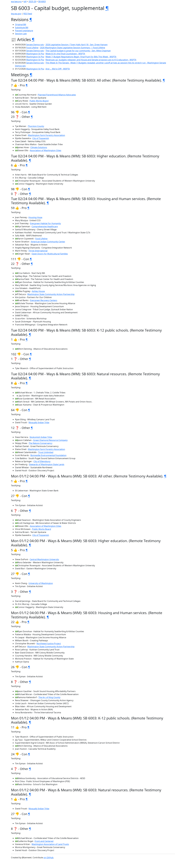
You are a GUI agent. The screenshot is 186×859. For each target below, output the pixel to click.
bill (25, 1)
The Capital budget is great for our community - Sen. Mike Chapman (78, 50)
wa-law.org (16, 1)
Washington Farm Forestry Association (46, 135)
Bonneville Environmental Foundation (48, 455)
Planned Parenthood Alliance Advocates (57, 94)
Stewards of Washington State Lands (46, 464)
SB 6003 (42, 1)
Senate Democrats (35, 44)
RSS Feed (27, 13)
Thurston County (36, 126)
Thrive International (37, 250)
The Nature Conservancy (40, 443)
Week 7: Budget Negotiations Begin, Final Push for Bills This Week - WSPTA (81, 56)
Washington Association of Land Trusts (50, 844)
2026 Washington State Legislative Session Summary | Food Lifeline (72, 47)
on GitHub (48, 857)
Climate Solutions (38, 147)
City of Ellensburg (42, 461)
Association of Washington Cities (45, 150)
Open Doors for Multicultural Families (50, 253)
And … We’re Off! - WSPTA (58, 68)
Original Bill (20, 24)
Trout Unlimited (45, 452)
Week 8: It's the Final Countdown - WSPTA (65, 53)
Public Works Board (39, 100)
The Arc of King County (49, 697)
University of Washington (41, 583)
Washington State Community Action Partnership (51, 294)
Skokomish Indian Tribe (41, 437)
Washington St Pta (35, 53)
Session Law (21, 33)
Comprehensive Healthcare (45, 226)
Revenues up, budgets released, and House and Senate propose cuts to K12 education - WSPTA (91, 59)
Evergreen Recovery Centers (43, 300)
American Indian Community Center (48, 241)
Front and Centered (44, 841)
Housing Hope (35, 217)
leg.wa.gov (16, 13)
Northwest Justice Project (49, 643)
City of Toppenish (40, 138)
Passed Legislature (24, 30)
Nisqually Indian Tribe (39, 422)
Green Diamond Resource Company (50, 440)
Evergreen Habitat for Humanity (45, 223)
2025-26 (32, 1)
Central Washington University (44, 559)
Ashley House (38, 291)
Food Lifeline (32, 47)
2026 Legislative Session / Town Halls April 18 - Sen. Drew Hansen (77, 44)
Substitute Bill (21, 27)
